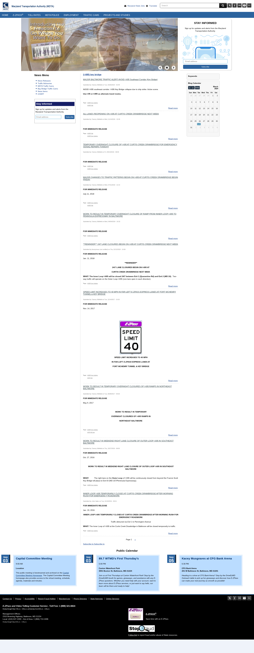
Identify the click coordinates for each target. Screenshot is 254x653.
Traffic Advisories (45, 83)
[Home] (6, 6)
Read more (173, 108)
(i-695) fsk (90, 105)
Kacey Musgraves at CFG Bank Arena (207, 558)
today (197, 88)
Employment (71, 15)
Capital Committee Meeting (34, 558)
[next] (193, 87)
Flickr (239, 5)
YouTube (244, 5)
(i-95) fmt (89, 378)
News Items (42, 91)
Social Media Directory (249, 5)
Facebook (234, 5)
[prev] (189, 87)
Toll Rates (34, 15)
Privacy (18, 599)
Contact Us (7, 599)
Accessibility (30, 599)
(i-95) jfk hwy (91, 432)
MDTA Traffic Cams (46, 86)
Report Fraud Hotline (47, 599)
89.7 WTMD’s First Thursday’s (119, 558)
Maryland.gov (64, 599)
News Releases (44, 81)
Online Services (112, 599)
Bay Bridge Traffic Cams (48, 89)
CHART (41, 94)
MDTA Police (52, 15)
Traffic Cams (91, 15)
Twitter (230, 5)
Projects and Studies (117, 15)
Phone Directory (80, 599)
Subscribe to (88, 544)
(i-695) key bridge (92, 102)
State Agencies (96, 599)
